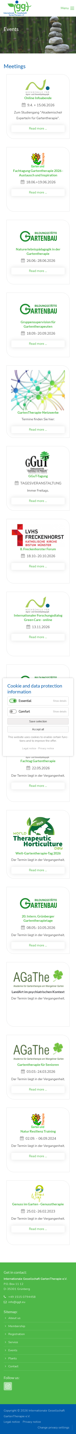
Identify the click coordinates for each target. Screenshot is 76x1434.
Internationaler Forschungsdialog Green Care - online (38, 617)
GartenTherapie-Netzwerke (38, 412)
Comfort (24, 711)
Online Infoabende (38, 98)
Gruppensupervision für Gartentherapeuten (38, 324)
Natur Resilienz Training (38, 1131)
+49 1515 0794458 (22, 1297)
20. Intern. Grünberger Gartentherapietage (38, 918)
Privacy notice (32, 1422)
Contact (13, 1366)
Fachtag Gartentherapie (38, 761)
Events (12, 1350)
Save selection (38, 721)
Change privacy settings (53, 1428)
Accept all (38, 729)
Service (13, 1342)
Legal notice (12, 1422)
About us (14, 1318)
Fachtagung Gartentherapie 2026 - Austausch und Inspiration (38, 173)
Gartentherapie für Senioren (38, 1065)
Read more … (38, 128)
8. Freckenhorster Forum (38, 549)
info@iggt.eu (16, 1302)
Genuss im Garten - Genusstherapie (38, 1204)
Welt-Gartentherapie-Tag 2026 (38, 853)
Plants (12, 1358)
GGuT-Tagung (38, 476)
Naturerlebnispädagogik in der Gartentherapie (38, 251)
